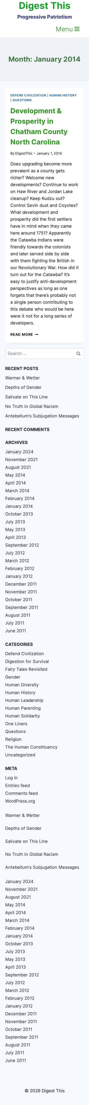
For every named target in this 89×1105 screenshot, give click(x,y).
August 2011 (17, 615)
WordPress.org (20, 801)
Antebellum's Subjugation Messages (42, 415)
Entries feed (17, 785)
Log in (11, 777)
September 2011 (21, 607)
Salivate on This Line (26, 396)
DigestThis (23, 153)
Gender (12, 677)
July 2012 (15, 553)
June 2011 (15, 630)
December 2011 (21, 584)
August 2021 (18, 467)
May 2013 (15, 529)
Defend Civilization (28, 95)
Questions (22, 100)
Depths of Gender (23, 387)
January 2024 (19, 451)
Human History (63, 95)
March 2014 (17, 490)
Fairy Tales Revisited (26, 669)
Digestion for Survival (27, 661)
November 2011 (21, 591)
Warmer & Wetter (22, 377)
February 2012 (19, 568)
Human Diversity (22, 684)
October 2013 (19, 514)
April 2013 (15, 537)
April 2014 (15, 482)
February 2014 (20, 498)
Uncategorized (20, 754)
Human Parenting (23, 708)
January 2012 (19, 576)
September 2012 (22, 545)
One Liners (16, 723)
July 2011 (14, 623)
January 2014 (19, 506)
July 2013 (15, 521)
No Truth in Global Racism (31, 406)
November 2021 (21, 459)
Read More (24, 334)
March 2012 (17, 560)
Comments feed (21, 793)
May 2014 (15, 475)
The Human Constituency (31, 747)
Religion (13, 739)
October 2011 (18, 599)
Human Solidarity (22, 716)
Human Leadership (24, 700)
